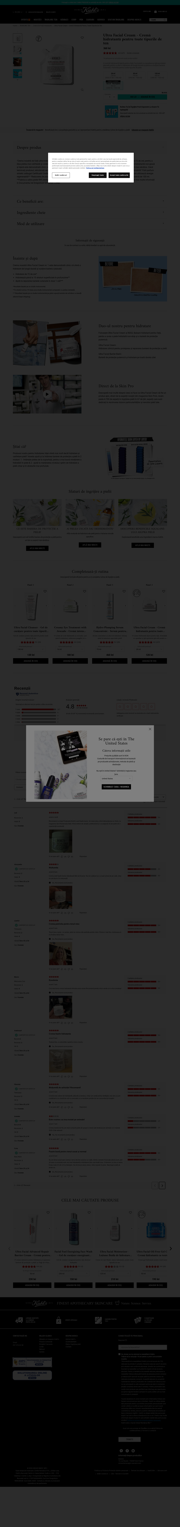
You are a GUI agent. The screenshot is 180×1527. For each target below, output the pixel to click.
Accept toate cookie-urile (119, 175)
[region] (91, 167)
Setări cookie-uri (61, 175)
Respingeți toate (98, 175)
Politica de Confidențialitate (95, 168)
